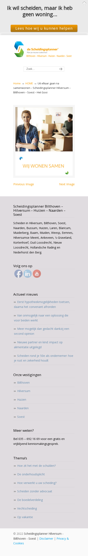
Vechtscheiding (27, 508)
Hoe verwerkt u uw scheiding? (36, 483)
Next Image (67, 184)
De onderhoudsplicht (31, 474)
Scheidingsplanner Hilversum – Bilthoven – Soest (44, 50)
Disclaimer (46, 538)
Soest (21, 417)
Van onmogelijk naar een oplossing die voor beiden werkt (41, 317)
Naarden (23, 408)
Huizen (21, 399)
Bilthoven (23, 382)
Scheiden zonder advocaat (34, 491)
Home (17, 83)
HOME (29, 83)
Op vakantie (25, 517)
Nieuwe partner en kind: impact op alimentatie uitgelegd (38, 344)
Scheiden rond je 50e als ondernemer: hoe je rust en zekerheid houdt (43, 358)
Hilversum (23, 391)
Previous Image (23, 184)
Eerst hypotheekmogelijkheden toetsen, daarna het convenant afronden (42, 304)
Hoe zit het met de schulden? (36, 466)
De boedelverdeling (30, 500)
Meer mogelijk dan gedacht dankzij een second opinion (41, 331)
